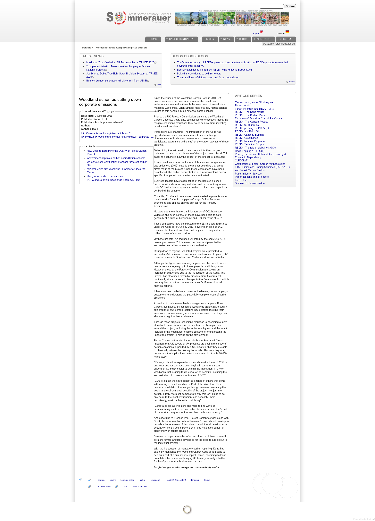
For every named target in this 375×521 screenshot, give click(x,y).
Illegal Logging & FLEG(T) (249, 150)
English (256, 33)
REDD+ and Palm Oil (247, 131)
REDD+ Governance (246, 137)
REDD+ (243, 39)
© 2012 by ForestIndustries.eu (279, 43)
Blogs (210, 39)
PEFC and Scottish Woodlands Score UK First (113, 179)
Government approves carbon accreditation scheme (116, 158)
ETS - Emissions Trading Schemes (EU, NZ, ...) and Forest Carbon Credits (262, 169)
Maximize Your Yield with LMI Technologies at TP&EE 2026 (120, 62)
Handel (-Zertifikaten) (176, 480)
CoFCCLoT (241, 160)
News (226, 39)
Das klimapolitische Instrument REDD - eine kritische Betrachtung (214, 69)
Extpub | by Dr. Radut (363, 519)
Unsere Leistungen (181, 39)
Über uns (286, 39)
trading (113, 480)
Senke (207, 480)
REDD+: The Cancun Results (251, 121)
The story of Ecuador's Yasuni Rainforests (259, 118)
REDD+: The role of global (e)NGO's (255, 147)
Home (153, 39)
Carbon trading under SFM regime (254, 102)
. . (163, 38)
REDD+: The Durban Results (251, 115)
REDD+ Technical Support (250, 144)
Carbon (100, 480)
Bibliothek (263, 39)
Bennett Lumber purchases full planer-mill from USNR (116, 80)
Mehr (159, 85)
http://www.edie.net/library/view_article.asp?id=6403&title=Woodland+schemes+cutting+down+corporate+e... (117, 135)
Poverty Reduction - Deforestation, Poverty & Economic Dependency (260, 156)
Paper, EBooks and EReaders (252, 176)
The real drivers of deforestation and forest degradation (208, 77)
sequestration (127, 480)
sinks (142, 480)
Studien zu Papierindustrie (250, 183)
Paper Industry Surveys (248, 173)
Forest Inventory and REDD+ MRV (254, 108)
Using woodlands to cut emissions (106, 176)
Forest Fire (241, 180)
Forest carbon (104, 486)
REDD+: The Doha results (249, 111)
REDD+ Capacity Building (249, 134)
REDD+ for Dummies (247, 125)
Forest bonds (242, 105)
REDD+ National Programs (250, 141)
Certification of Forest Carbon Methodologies (260, 163)
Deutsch (281, 33)
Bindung (195, 480)
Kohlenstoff (155, 480)
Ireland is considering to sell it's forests (199, 73)
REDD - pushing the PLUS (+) (252, 128)
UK (125, 486)
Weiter (292, 82)
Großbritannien (140, 486)
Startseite (86, 48)
